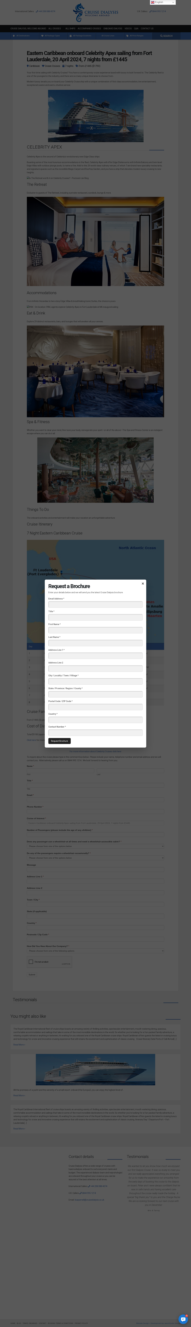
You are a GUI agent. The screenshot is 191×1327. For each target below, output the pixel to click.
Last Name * (54, 637)
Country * (52, 714)
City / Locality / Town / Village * (63, 675)
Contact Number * (57, 727)
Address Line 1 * (56, 650)
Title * (51, 611)
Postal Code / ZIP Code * (60, 701)
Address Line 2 (55, 662)
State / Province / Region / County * (65, 688)
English (158, 2)
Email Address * (56, 598)
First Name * (54, 624)
